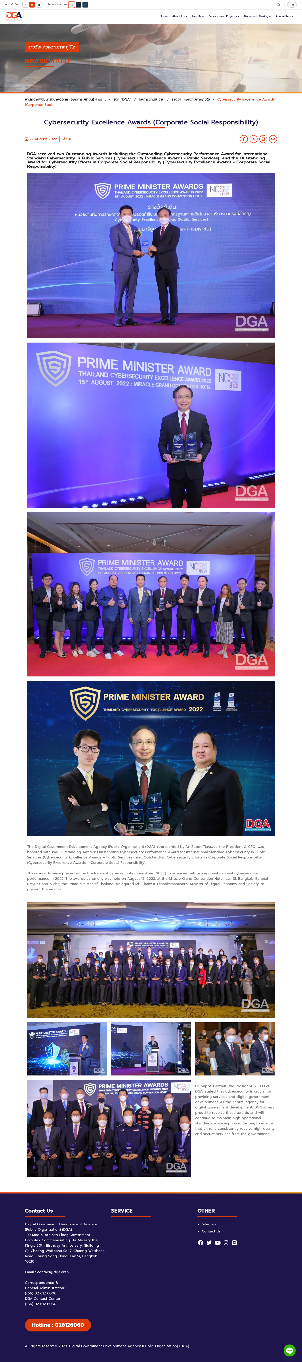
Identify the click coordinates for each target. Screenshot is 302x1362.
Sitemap (209, 1224)
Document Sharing (256, 16)
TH (292, 4)
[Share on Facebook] (244, 139)
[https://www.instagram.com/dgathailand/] (226, 1242)
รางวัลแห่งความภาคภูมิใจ (51, 47)
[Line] (290, 1350)
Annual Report (285, 16)
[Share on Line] (263, 139)
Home (164, 16)
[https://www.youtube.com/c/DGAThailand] (217, 1242)
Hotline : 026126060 (58, 1325)
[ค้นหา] (278, 4)
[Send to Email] (273, 139)
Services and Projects (223, 16)
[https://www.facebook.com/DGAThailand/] (200, 1242)
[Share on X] (254, 139)
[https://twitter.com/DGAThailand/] (209, 1242)
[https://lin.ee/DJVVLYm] (234, 1242)
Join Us (196, 16)
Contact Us (211, 1231)
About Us (178, 16)
